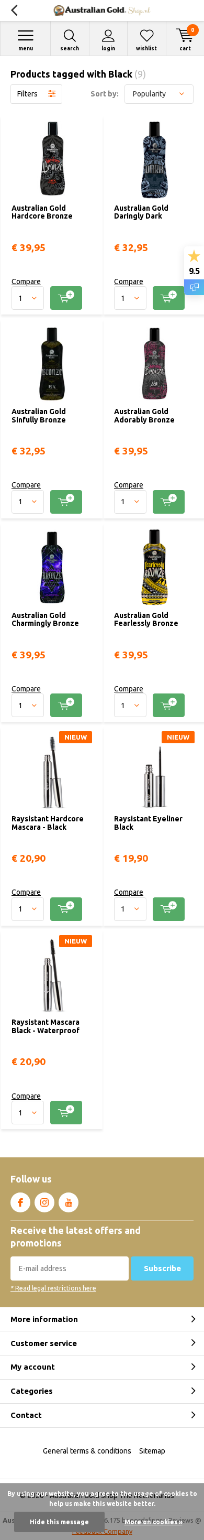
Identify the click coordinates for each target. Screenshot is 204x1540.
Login (108, 48)
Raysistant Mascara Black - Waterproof (46, 1026)
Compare (26, 281)
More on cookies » (153, 1522)
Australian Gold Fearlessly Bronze (146, 619)
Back (14, 10)
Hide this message (59, 1522)
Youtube (68, 1202)
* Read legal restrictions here (53, 1288)
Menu (25, 48)
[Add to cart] (66, 298)
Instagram (44, 1202)
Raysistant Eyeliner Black (148, 823)
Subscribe (162, 1268)
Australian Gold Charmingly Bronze (45, 619)
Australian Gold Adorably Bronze (144, 415)
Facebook (20, 1202)
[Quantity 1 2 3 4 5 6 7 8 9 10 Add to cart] (52, 298)
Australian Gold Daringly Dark (141, 212)
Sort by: (104, 94)
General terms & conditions (87, 1451)
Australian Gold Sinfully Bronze (39, 415)
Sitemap (152, 1451)
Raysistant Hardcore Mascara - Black (48, 823)
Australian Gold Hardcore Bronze (42, 212)
